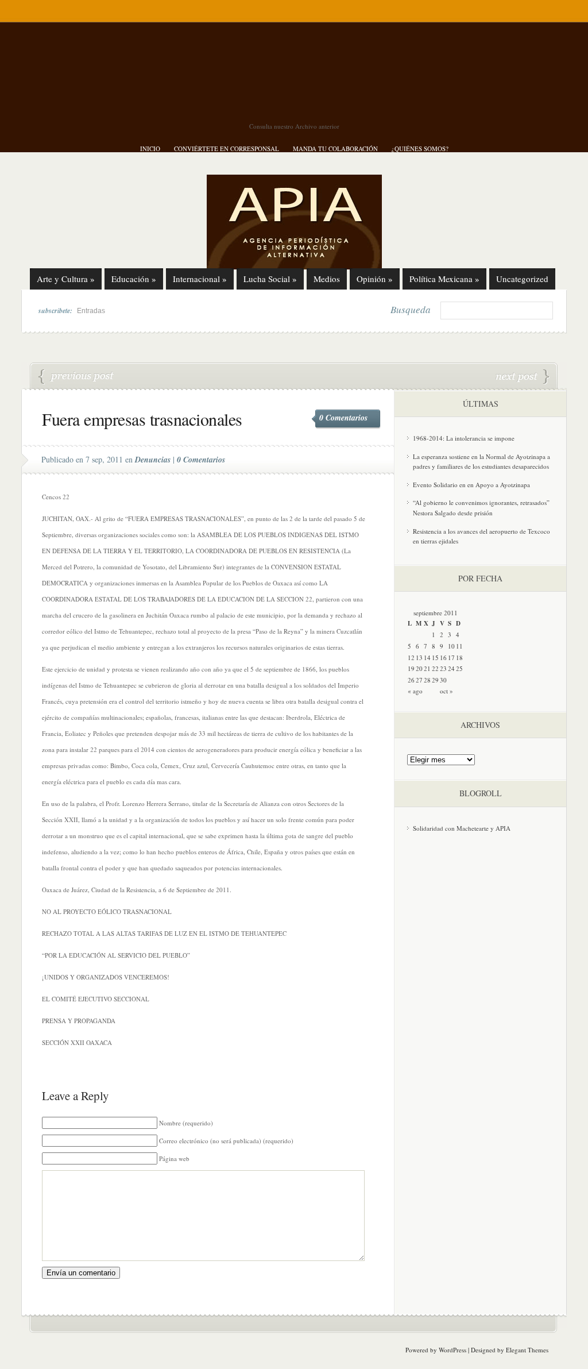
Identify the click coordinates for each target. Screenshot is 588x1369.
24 (451, 668)
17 (451, 657)
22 (435, 668)
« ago (415, 691)
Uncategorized (522, 278)
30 (443, 680)
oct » (446, 691)
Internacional (200, 278)
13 (419, 657)
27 (419, 680)
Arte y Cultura (66, 278)
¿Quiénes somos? (420, 148)
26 (411, 680)
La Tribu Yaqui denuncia (523, 376)
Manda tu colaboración (335, 148)
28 (427, 680)
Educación (133, 278)
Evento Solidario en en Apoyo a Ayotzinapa (471, 484)
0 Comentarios (343, 417)
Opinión (375, 278)
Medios (327, 278)
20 (419, 668)
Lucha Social (270, 278)
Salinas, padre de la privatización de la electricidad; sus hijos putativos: (76, 376)
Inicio (150, 148)
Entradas (91, 311)
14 (427, 657)
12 (411, 657)
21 (427, 668)
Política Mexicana (444, 278)
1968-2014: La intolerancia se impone (463, 438)
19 (411, 668)
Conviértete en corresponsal (226, 148)
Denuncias (153, 459)
